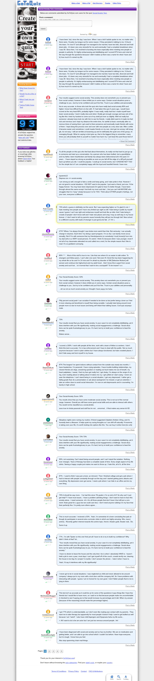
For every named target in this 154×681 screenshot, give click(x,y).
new (94, 34)
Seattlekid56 (48, 577)
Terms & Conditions (58, 671)
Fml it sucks (48, 209)
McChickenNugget (48, 596)
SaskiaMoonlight (48, 635)
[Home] (29, 3)
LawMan (48, 348)
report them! (27, 159)
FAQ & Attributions (96, 671)
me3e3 (48, 280)
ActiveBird (48, 519)
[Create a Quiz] (27, 43)
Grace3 (48, 42)
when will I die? (24, 138)
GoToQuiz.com (68, 658)
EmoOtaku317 (48, 322)
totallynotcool (48, 615)
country (109, 663)
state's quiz (90, 663)
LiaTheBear (48, 439)
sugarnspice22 (48, 399)
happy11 (48, 179)
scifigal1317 (48, 479)
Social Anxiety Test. (100, 13)
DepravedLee (48, 367)
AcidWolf (48, 258)
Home (112, 679)
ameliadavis (48, 423)
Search (119, 679)
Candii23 (48, 498)
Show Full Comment (127, 141)
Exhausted (48, 462)
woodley (48, 540)
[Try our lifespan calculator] (27, 124)
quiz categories (71, 663)
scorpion (48, 101)
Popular (107, 3)
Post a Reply (130, 62)
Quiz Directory (98, 3)
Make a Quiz (76, 3)
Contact (84, 671)
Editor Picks (117, 3)
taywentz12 (48, 154)
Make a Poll (86, 3)
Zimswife (48, 303)
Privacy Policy (73, 671)
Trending (125, 679)
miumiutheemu (48, 234)
